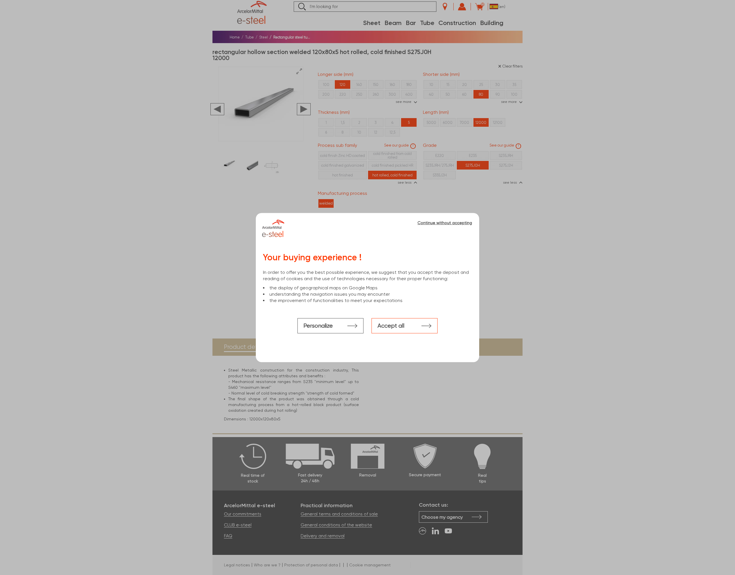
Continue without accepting (444, 222)
